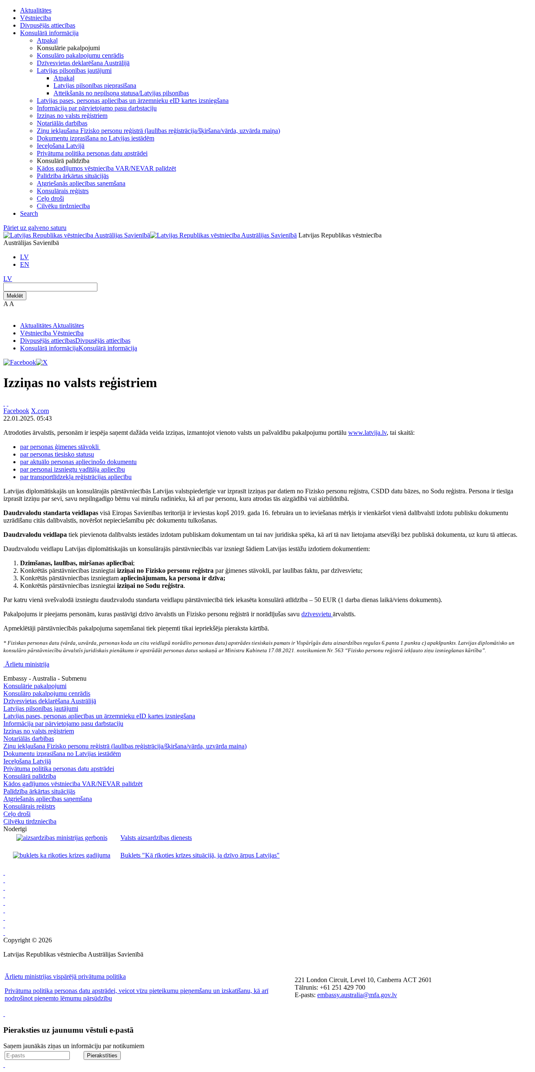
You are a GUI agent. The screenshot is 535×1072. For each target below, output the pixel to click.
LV (24, 256)
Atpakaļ (47, 40)
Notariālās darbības (62, 123)
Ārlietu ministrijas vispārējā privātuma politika (65, 976)
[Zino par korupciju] (4, 879)
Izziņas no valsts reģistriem (72, 115)
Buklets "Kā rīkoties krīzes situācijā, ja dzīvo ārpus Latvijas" (200, 855)
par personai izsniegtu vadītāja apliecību (72, 469)
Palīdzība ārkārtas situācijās (73, 175)
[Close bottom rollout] (4, 1013)
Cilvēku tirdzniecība (63, 205)
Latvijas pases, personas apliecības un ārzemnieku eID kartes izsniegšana (133, 100)
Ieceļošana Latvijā (60, 145)
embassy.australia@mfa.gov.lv (357, 994)
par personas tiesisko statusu (57, 454)
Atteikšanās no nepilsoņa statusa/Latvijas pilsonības (121, 93)
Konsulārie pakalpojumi (34, 685)
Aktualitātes (35, 10)
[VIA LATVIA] (4, 925)
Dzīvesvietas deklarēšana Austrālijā (83, 62)
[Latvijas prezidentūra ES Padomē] (4, 932)
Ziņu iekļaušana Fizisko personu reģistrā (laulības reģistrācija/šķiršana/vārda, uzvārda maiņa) (158, 130)
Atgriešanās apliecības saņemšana (81, 183)
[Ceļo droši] (4, 872)
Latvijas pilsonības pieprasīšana (95, 85)
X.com (40, 410)
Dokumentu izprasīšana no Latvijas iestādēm (95, 138)
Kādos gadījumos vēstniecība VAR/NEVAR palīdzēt (106, 168)
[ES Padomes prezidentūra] (4, 887)
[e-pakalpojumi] (4, 894)
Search (29, 213)
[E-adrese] (4, 910)
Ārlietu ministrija (27, 664)
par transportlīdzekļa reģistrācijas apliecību (76, 476)
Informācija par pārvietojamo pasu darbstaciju (97, 108)
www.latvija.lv (367, 432)
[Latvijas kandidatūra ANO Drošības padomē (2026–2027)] (4, 917)
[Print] (4, 403)
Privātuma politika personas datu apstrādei (92, 153)
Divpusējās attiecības (47, 25)
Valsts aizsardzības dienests (156, 837)
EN (24, 264)
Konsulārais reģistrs (63, 190)
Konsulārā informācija (49, 32)
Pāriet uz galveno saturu (34, 227)
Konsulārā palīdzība (29, 776)
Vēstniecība (35, 17)
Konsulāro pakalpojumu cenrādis (80, 55)
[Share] (7, 403)
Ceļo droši (50, 198)
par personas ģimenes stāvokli (60, 446)
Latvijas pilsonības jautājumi (74, 70)
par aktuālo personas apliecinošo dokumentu (78, 461)
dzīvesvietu (317, 614)
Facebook (16, 410)
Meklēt (15, 296)
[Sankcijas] (4, 902)
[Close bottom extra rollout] (4, 1064)
